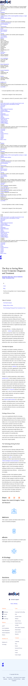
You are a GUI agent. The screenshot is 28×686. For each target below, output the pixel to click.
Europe (1, 132)
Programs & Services (4, 118)
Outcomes (4, 276)
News (1, 131)
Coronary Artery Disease (5, 22)
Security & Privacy (4, 133)
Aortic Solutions (3, 37)
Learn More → (3, 86)
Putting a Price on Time (8, 305)
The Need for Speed (7, 302)
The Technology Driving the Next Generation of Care (14, 308)
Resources (2, 106)
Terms (4, 677)
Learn (4, 285)
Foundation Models (7, 97)
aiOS (2, 53)
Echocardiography (4, 24)
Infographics (3, 113)
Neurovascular (3, 26)
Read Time (10, 276)
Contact (2, 136)
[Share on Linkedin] (19, 498)
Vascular (2, 33)
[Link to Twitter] (14, 256)
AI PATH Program (4, 123)
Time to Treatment (17, 276)
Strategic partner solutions (5, 18)
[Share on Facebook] (9, 498)
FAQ (1, 112)
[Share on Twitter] (14, 498)
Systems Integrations (4, 70)
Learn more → (3, 10)
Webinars (2, 117)
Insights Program (3, 122)
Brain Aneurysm (3, 29)
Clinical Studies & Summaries (6, 109)
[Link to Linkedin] (14, 258)
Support (2, 137)
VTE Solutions (3, 35)
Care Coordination (4, 58)
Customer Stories (3, 110)
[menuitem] (14, 21)
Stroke (1, 28)
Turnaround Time (10, 278)
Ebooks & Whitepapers (5, 111)
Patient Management (4, 64)
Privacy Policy (9, 677)
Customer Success (4, 120)
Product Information (4, 114)
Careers (2, 134)
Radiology (2, 12)
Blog (1, 107)
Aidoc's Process (3, 119)
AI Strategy (5, 89)
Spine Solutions (3, 31)
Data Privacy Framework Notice (14, 679)
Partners (2, 76)
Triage (3, 278)
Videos (1, 116)
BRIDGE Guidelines (7, 93)
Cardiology (2, 20)
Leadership (2, 130)
